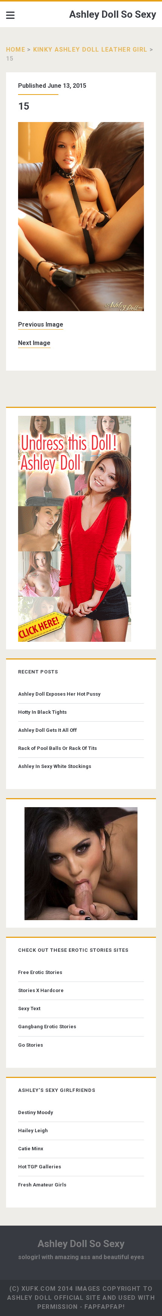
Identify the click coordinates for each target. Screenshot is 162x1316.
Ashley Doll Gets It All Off (47, 730)
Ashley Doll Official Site (54, 1297)
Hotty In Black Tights (42, 712)
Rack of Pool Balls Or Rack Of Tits (57, 748)
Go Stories (30, 1045)
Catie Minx (30, 1148)
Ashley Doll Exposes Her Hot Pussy (59, 694)
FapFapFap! (104, 1306)
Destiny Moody (35, 1112)
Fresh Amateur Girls (42, 1185)
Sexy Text (29, 1008)
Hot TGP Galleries (39, 1166)
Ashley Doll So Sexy (112, 14)
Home (15, 49)
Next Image (34, 343)
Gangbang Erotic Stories (47, 1026)
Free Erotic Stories (40, 972)
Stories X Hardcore (41, 990)
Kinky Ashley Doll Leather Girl (90, 49)
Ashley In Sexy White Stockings (54, 766)
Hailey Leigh (33, 1130)
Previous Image (40, 324)
